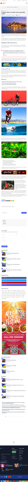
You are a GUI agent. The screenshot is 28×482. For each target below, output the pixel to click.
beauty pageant (14, 290)
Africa (5, 290)
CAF (21, 290)
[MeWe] (9, 200)
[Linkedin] (6, 200)
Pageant (11, 295)
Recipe (16, 295)
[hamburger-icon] (26, 3)
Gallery (19, 292)
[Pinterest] (7, 200)
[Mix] (10, 200)
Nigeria (5, 295)
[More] (13, 200)
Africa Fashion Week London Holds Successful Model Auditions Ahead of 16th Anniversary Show (13, 410)
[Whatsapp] (12, 200)
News (2, 295)
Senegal (19, 295)
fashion (6, 292)
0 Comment (18, 15)
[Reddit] (5, 200)
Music (6, 206)
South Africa (23, 295)
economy (3, 292)
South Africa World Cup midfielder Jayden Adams (13, 258)
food (11, 292)
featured (9, 292)
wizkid (5, 298)
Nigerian (8, 295)
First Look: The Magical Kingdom (11, 360)
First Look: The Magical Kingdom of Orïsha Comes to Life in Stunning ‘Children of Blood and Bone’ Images (13, 403)
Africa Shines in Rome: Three (10, 371)
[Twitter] (3, 200)
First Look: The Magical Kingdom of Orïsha (12, 253)
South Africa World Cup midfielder (11, 365)
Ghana (21, 292)
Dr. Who (25, 34)
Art (11, 290)
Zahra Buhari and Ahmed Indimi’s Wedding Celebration (9, 465)
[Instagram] (10, 477)
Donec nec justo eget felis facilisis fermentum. (9, 84)
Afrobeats (9, 290)
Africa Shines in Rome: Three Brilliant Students (13, 264)
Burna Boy (18, 290)
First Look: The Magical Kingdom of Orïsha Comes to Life (14, 379)
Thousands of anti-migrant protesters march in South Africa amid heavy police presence (13, 412)
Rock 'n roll (10, 206)
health (24, 292)
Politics (14, 295)
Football (14, 292)
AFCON (3, 290)
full (16, 292)
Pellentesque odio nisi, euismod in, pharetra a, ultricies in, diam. (12, 81)
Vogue (2, 298)
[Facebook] (2, 200)
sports (13, 206)
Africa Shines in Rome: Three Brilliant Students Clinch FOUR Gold (15, 390)
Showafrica (3, 15)
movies (4, 206)
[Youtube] (8, 477)
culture (23, 290)
